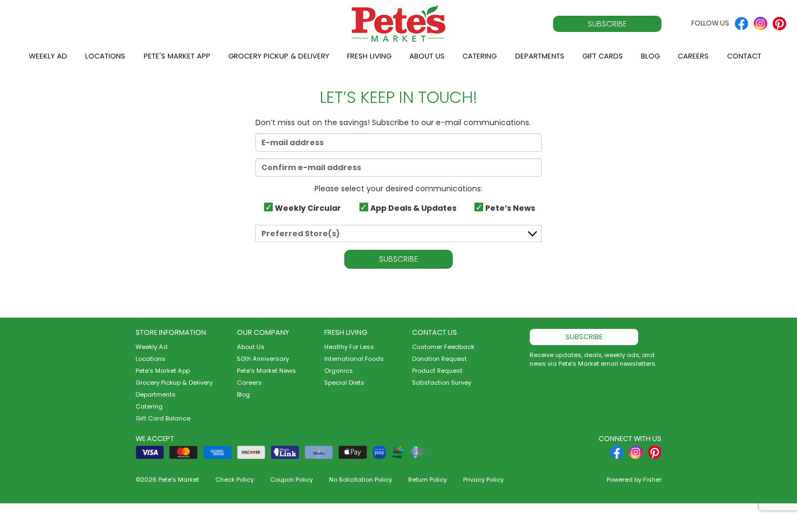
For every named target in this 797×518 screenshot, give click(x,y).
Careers (693, 56)
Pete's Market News (266, 370)
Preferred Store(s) (300, 233)
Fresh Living (369, 56)
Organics (338, 370)
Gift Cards (602, 56)
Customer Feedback (443, 346)
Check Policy (234, 479)
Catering (479, 56)
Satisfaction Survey (441, 382)
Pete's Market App (177, 56)
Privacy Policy (483, 479)
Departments (539, 56)
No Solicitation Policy (360, 479)
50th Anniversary (263, 358)
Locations (105, 56)
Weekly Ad (48, 56)
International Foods (354, 358)
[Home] (398, 23)
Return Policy (427, 479)
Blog (650, 56)
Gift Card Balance (163, 418)
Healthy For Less (349, 346)
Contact (744, 56)
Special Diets (344, 382)
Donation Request (439, 358)
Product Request (437, 370)
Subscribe (607, 23)
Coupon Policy (291, 479)
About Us (427, 56)
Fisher (652, 479)
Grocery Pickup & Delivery (278, 56)
